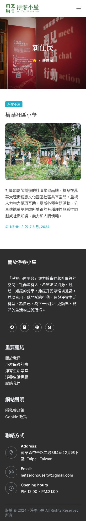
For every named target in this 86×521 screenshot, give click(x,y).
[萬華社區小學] (43, 151)
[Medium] (49, 327)
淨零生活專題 (16, 377)
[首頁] (35, 60)
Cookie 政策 (16, 416)
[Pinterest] (37, 327)
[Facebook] (12, 327)
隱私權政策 (14, 410)
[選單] (78, 8)
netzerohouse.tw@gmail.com (47, 475)
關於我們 (13, 358)
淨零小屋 (14, 104)
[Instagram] (24, 327)
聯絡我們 (13, 383)
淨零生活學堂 (16, 370)
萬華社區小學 (21, 114)
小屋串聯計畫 (16, 364)
